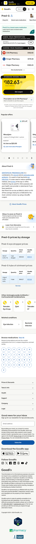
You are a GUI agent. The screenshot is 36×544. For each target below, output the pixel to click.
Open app (30, 3)
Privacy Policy (5, 438)
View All (21, 338)
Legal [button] (3, 409)
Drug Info (5, 20)
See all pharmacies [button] (16, 70)
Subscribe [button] (25, 443)
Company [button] (4, 403)
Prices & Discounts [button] (7, 382)
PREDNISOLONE (18, 173)
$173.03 (29, 279)
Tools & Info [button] (5, 388)
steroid (15, 175)
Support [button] (4, 398)
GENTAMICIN (6, 173)
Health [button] (3, 393)
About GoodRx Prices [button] (19, 204)
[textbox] (18, 423)
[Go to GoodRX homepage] (6, 9)
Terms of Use (17, 436)
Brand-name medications (18, 20)
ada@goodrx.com (19, 504)
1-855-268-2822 (7, 504)
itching (13, 182)
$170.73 (29, 257)
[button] (2, 3)
